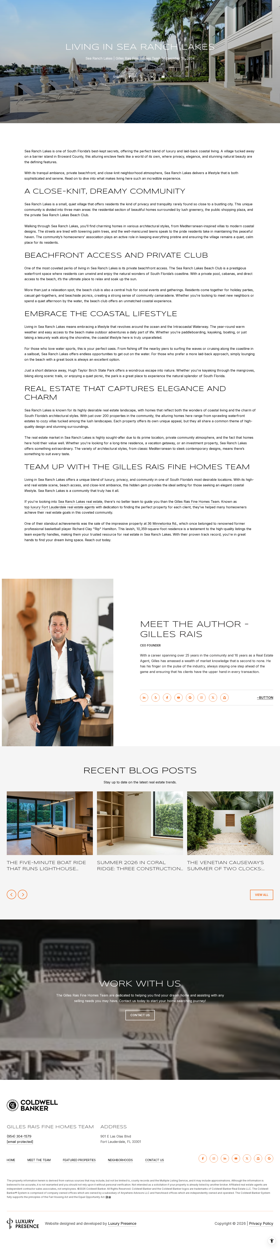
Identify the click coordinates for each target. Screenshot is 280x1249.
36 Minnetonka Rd (162, 523)
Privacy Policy (261, 1223)
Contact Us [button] (140, 1015)
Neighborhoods (120, 1160)
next (22, 894)
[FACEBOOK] (167, 697)
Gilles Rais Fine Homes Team (196, 501)
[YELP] (155, 697)
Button (266, 698)
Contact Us (154, 1160)
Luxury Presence (122, 1223)
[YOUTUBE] (178, 697)
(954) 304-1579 (19, 1136)
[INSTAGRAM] (201, 697)
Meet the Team (39, 1160)
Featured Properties (79, 1160)
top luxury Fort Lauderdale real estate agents (59, 507)
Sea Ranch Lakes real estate (80, 501)
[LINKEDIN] (144, 697)
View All (261, 895)
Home (11, 1160)
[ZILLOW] (224, 697)
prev (11, 894)
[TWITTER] (213, 697)
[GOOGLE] (190, 697)
